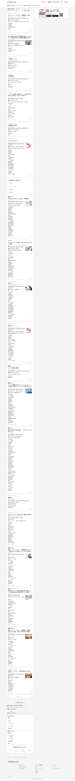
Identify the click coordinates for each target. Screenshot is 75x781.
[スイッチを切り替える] (16, 10)
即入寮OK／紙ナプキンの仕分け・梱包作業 (18, 198)
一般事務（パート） (13, 59)
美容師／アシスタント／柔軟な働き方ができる (19, 671)
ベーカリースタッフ (13, 140)
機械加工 (10, 497)
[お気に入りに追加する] (30, 30)
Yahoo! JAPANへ (10, 776)
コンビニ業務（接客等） (14, 368)
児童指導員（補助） (13, 125)
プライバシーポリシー (38, 768)
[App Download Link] (48, 16)
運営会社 (36, 770)
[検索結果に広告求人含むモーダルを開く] (10, 10)
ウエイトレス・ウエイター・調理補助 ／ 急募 (19, 15)
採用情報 (36, 772)
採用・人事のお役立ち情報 (56, 768)
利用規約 (36, 766)
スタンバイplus (54, 766)
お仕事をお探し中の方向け (22, 766)
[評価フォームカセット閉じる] (31, 747)
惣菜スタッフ (11, 325)
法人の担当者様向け (21, 768)
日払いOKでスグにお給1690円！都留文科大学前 (19, 514)
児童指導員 (10, 75)
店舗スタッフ (11, 283)
